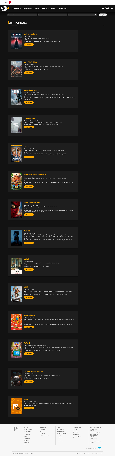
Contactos (59, 437)
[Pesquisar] (6, 2)
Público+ (59, 439)
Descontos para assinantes (77, 433)
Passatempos (45, 8)
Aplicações (43, 429)
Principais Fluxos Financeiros (94, 429)
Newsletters (28, 431)
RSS (26, 444)
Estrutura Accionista (95, 432)
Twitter (27, 436)
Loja (41, 431)
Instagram (27, 438)
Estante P (75, 431)
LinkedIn (27, 440)
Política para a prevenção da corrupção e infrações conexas (95, 440)
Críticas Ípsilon (16, 8)
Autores (59, 435)
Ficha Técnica (60, 429)
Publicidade (60, 441)
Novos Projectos (44, 435)
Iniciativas (42, 433)
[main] (57, 214)
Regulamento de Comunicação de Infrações (94, 435)
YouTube (27, 442)
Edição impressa (77, 436)
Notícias (37, 8)
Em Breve (53, 8)
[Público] (15, 429)
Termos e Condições (84, 453)
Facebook (27, 434)
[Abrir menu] (2, 2)
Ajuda (76, 453)
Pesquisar (102, 15)
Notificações (28, 429)
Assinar (75, 429)
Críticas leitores (27, 8)
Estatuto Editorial (61, 431)
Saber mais (29, 44)
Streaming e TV (63, 8)
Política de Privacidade (96, 453)
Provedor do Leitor (61, 433)
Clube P (75, 438)
